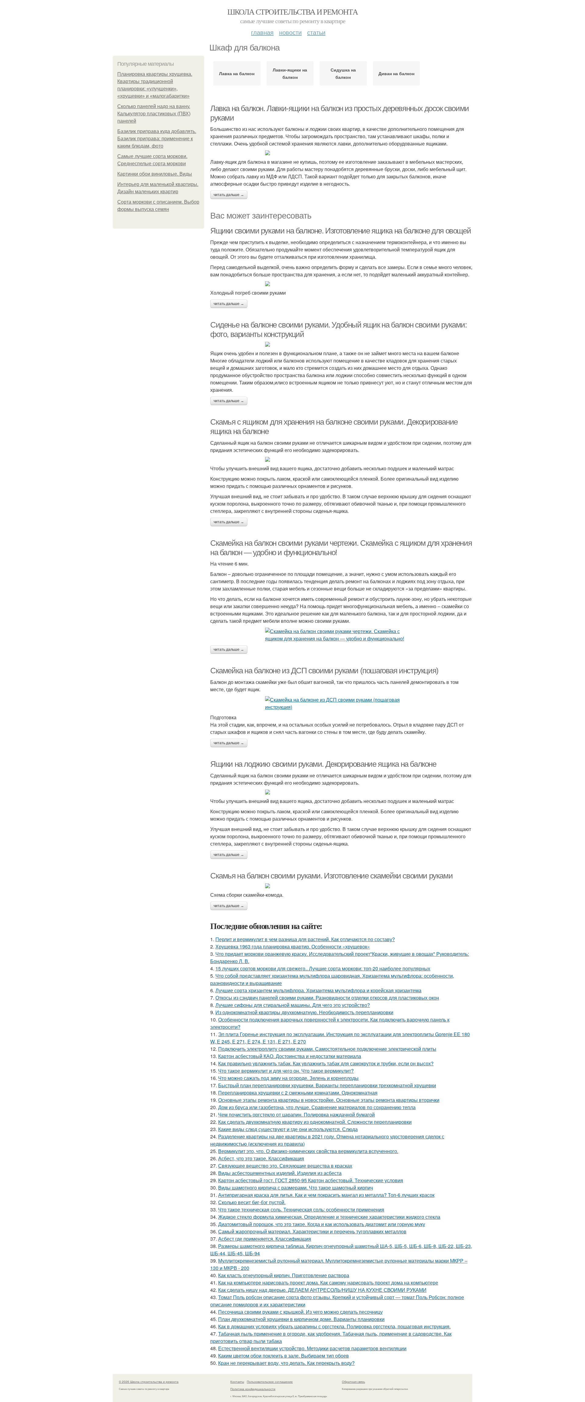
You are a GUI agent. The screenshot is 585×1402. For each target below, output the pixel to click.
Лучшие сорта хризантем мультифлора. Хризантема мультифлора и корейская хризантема (318, 990)
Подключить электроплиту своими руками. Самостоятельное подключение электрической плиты (327, 1048)
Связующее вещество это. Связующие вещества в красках (285, 1165)
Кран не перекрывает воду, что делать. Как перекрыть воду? (286, 1362)
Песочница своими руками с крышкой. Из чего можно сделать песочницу (300, 1311)
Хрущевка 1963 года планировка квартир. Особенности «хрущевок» (292, 946)
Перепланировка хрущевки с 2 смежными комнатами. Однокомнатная (298, 1092)
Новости (290, 32)
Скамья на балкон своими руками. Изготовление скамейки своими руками (331, 875)
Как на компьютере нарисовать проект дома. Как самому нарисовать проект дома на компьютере (328, 1282)
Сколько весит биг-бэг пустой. (251, 1202)
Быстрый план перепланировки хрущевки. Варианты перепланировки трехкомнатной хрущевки (327, 1085)
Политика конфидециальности (252, 1389)
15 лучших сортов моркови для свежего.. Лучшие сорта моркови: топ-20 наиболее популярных (322, 968)
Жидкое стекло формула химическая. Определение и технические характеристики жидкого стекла (329, 1216)
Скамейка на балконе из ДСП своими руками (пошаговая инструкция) (324, 670)
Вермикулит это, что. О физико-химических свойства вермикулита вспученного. (308, 1151)
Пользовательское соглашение (270, 1381)
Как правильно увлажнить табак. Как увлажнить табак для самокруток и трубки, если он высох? (326, 1063)
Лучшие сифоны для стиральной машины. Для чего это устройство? (292, 1004)
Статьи (316, 32)
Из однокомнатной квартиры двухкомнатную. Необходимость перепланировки (304, 1012)
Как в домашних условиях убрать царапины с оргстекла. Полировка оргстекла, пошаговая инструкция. (334, 1326)
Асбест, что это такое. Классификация (261, 1158)
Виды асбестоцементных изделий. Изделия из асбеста (280, 1172)
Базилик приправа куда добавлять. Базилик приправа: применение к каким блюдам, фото (156, 139)
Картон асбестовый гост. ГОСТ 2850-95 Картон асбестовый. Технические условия (310, 1180)
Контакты (237, 1381)
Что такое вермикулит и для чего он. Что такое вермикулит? (286, 1070)
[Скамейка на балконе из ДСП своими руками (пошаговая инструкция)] (341, 703)
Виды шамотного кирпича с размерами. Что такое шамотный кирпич (295, 1187)
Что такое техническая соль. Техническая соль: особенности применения (301, 1209)
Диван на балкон (396, 73)
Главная (262, 32)
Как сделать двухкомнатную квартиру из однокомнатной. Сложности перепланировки (315, 1121)
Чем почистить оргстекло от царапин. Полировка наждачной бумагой (296, 1114)
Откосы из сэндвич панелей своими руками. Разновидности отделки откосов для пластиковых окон (327, 997)
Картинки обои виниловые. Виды (154, 174)
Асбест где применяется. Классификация (264, 1238)
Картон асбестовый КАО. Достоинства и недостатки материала (289, 1056)
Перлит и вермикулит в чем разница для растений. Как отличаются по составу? (305, 939)
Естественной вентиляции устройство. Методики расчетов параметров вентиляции (312, 1348)
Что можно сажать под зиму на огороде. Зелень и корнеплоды (288, 1077)
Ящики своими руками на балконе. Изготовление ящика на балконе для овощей (340, 230)
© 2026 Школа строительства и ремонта (149, 1381)
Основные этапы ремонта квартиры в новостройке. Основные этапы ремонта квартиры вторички (328, 1099)
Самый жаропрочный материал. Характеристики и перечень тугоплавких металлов (312, 1231)
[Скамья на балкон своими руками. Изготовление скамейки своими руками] (341, 885)
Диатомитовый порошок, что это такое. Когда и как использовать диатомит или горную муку (321, 1224)
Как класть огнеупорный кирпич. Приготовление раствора (283, 1275)
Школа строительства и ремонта (292, 11)
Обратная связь (353, 1381)
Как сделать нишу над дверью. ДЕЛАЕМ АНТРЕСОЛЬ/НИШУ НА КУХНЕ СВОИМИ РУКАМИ (322, 1289)
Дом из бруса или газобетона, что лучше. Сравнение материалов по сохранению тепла (317, 1107)
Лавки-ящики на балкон (290, 73)
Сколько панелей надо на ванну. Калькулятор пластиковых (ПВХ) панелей (153, 114)
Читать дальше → (229, 195)
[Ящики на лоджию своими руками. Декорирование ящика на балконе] (341, 792)
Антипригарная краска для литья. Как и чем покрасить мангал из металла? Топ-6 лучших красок (326, 1194)
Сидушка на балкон (343, 73)
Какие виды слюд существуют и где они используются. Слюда (288, 1129)
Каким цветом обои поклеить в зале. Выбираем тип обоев (283, 1355)
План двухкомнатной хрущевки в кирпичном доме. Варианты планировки (301, 1319)
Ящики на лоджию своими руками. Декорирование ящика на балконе (323, 764)
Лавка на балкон (236, 73)
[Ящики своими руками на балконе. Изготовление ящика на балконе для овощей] (341, 283)
